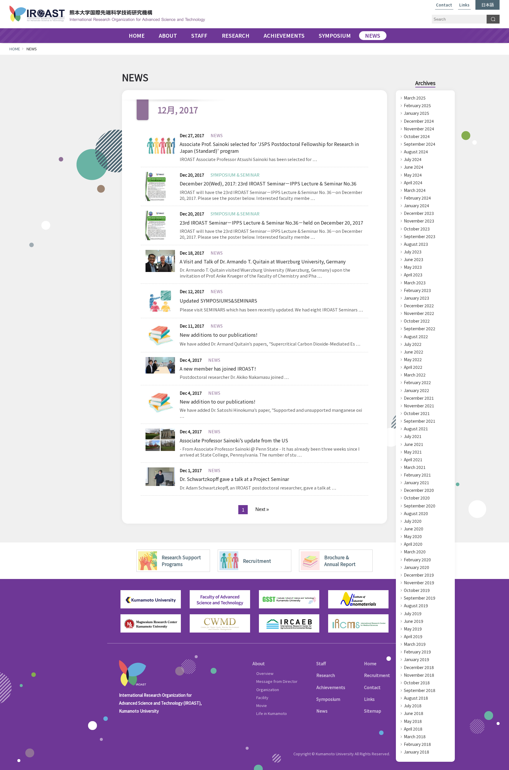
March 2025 (415, 98)
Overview (264, 673)
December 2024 (419, 121)
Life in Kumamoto (271, 713)
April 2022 (413, 367)
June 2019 (413, 621)
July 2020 (413, 521)
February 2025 (417, 105)
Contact (444, 5)
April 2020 (413, 544)
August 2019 (416, 605)
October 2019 (417, 590)
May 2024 (413, 175)
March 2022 (415, 375)
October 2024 (417, 136)
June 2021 (413, 444)
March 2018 (415, 736)
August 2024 (416, 152)
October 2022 (417, 321)
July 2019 (413, 613)
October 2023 (417, 229)
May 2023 (413, 267)
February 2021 (417, 475)
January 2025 (416, 113)
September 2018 (419, 690)
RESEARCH (235, 35)
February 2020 (417, 559)
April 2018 (413, 729)
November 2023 (419, 221)
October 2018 (417, 683)
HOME (137, 35)
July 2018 (413, 705)
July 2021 (413, 436)
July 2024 (413, 159)
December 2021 (419, 398)
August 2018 (416, 698)
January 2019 (416, 659)
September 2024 (419, 144)
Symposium (328, 699)
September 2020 (419, 506)
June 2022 (413, 352)
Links (464, 5)
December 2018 (419, 667)
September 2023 (419, 236)
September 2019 (419, 598)
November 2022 (419, 313)
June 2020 (413, 529)
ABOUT (168, 35)
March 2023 (415, 283)
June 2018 (413, 713)
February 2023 (417, 290)
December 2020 (419, 490)
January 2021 (416, 482)
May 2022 (413, 359)
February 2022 (417, 382)
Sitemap (372, 711)
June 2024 (413, 167)
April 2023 (413, 275)
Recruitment (377, 675)
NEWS (372, 35)
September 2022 (419, 328)
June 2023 (413, 259)
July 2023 (413, 252)
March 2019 (415, 644)
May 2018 (413, 721)
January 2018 (416, 752)
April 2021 (413, 459)
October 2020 (417, 498)
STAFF (199, 35)
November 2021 (419, 406)
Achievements (330, 687)
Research (325, 675)
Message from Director (277, 681)
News (322, 711)
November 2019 (419, 582)
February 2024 (417, 198)
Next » (262, 509)
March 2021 (415, 467)
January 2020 (416, 567)
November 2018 (419, 675)
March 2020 (415, 552)
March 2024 (415, 190)
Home (370, 663)
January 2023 (416, 298)
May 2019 (413, 629)
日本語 (487, 4)
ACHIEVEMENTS (284, 35)
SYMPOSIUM (335, 35)
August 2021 (416, 429)
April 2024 (413, 182)
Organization (267, 689)
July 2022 (413, 344)
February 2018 (417, 744)
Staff (321, 663)
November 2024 (419, 129)
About (258, 663)
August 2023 (416, 244)
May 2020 (413, 536)
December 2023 (419, 213)
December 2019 (419, 575)
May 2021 (413, 452)
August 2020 (416, 513)
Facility (262, 697)
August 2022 (416, 336)
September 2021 (419, 421)
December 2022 (419, 305)
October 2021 (417, 413)
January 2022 (416, 390)
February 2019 (417, 652)
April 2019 (413, 636)
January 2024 (416, 205)
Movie (261, 705)
